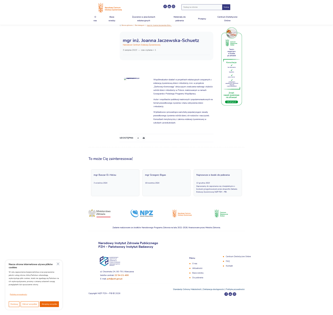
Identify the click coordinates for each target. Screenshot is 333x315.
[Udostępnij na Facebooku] (138, 138)
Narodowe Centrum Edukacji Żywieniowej (141, 44)
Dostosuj (14, 304)
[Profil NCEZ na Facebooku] (165, 6)
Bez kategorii (139, 25)
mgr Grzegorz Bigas (155, 174)
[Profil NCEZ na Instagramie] (173, 6)
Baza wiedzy (198, 273)
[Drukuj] (143, 138)
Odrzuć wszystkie (29, 304)
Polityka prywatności (18, 294)
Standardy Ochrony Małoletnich (187, 289)
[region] (33, 285)
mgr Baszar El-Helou (105, 174)
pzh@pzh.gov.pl (115, 278)
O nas (194, 263)
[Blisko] (58, 264)
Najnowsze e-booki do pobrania (213, 174)
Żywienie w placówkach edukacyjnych (143, 19)
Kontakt (229, 266)
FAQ (228, 261)
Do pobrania (197, 277)
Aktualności (197, 268)
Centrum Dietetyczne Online (238, 256)
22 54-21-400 (122, 275)
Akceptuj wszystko (49, 304)
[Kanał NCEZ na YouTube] (169, 6)
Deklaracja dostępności (213, 289)
